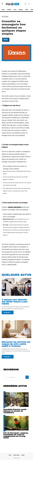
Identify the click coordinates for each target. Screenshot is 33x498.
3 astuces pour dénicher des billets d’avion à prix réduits (15, 302)
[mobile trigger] (3, 4)
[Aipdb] (12, 4)
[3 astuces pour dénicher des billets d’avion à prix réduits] (16, 287)
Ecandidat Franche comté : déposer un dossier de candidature (15, 410)
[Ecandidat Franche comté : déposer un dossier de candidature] (16, 399)
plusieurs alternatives (14, 207)
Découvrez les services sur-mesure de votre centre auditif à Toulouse (16, 344)
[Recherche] (25, 4)
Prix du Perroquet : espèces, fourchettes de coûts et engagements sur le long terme (15, 435)
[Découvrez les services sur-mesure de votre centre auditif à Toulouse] (16, 329)
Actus (6, 39)
